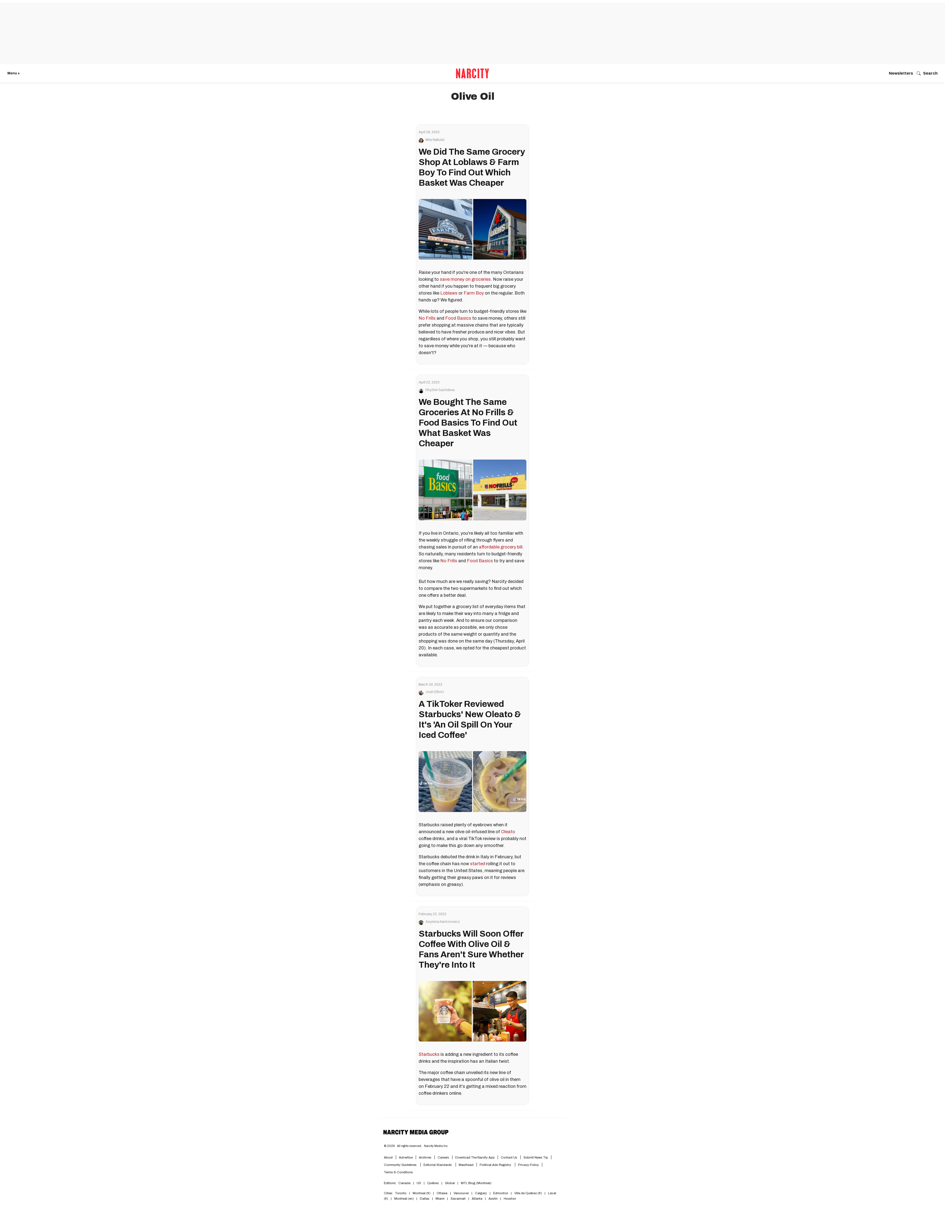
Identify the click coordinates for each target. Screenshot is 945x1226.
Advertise (406, 1157)
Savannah (458, 1198)
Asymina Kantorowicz (442, 922)
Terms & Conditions (398, 1172)
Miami (440, 1198)
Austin (493, 1198)
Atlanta (477, 1198)
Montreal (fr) (421, 1193)
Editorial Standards (438, 1165)
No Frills (427, 318)
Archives (425, 1157)
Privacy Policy (528, 1165)
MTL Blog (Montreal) (476, 1183)
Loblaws (448, 293)
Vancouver (461, 1193)
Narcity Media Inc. (436, 1146)
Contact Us (509, 1157)
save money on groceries (465, 279)
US (419, 1183)
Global (450, 1183)
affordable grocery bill (500, 547)
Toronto (401, 1193)
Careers (443, 1157)
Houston (510, 1198)
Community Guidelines (400, 1165)
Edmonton (500, 1193)
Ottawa (442, 1193)
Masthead (466, 1165)
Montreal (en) (404, 1198)
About (388, 1157)
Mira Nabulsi (434, 140)
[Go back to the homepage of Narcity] (472, 73)
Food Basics (458, 318)
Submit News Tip (535, 1157)
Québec (433, 1183)
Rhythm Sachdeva (440, 390)
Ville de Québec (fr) (528, 1193)
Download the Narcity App (475, 1157)
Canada (404, 1183)
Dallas (424, 1198)
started (477, 863)
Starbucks (429, 1054)
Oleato (508, 831)
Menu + (13, 73)
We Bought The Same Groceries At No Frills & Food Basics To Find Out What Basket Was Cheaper (468, 422)
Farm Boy (474, 293)
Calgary (481, 1193)
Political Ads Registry (496, 1165)
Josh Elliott (434, 692)
